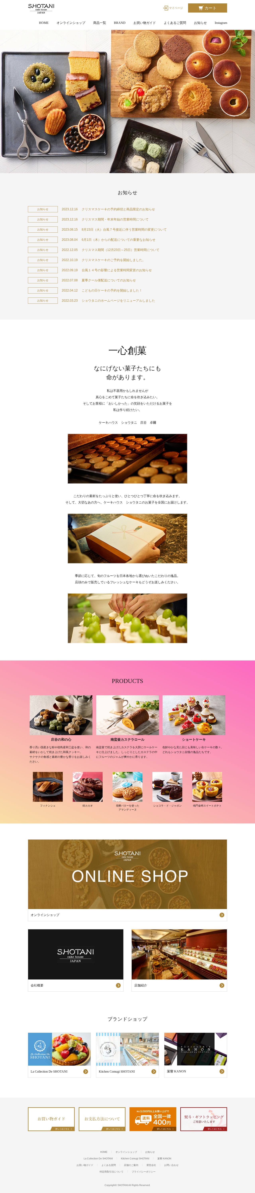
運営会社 (151, 1165)
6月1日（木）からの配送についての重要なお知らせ (118, 239)
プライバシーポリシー (144, 1171)
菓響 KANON (164, 1158)
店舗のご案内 (131, 1165)
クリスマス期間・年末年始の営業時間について (115, 219)
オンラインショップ (71, 22)
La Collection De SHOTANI (98, 1158)
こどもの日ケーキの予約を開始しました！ (112, 290)
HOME (103, 1152)
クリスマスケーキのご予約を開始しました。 (113, 260)
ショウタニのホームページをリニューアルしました (118, 300)
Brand (120, 22)
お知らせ (200, 22)
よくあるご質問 (175, 22)
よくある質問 (108, 1165)
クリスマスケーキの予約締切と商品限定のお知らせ (118, 209)
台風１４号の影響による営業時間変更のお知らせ (117, 270)
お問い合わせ (171, 1165)
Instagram (221, 22)
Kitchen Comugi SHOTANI (135, 1158)
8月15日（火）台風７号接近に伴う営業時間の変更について (124, 229)
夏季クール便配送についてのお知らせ (109, 280)
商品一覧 (99, 22)
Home (44, 22)
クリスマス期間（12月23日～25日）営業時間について (120, 250)
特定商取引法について (112, 1171)
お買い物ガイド (144, 22)
